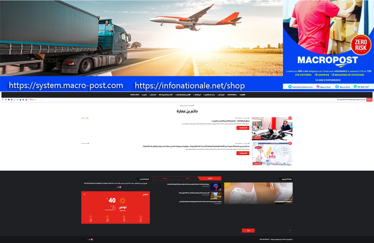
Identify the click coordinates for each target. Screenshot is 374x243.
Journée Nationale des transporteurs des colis (269, 202)
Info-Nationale (264, 239)
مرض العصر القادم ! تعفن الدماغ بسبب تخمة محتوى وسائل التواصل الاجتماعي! (188, 184)
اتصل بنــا (144, 95)
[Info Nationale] (187, 46)
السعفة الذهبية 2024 (165, 95)
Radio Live (134, 95)
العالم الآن (153, 95)
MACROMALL (232, 95)
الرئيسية (190, 105)
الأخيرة (210, 178)
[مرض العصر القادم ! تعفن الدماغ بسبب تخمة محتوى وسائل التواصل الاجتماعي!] (216, 187)
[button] (272, 128)
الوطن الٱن (245, 118)
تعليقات (164, 178)
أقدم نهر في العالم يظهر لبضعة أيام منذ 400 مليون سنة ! (194, 193)
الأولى (241, 95)
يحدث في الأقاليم (210, 95)
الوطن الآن (221, 95)
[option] (258, 193)
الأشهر (187, 178)
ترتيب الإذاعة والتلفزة (182, 95)
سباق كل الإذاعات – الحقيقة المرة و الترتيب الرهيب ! (230, 121)
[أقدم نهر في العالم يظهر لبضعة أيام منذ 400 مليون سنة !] (216, 195)
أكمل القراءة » (243, 128)
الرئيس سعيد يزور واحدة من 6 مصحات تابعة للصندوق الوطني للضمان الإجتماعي (200, 201)
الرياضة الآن (197, 95)
